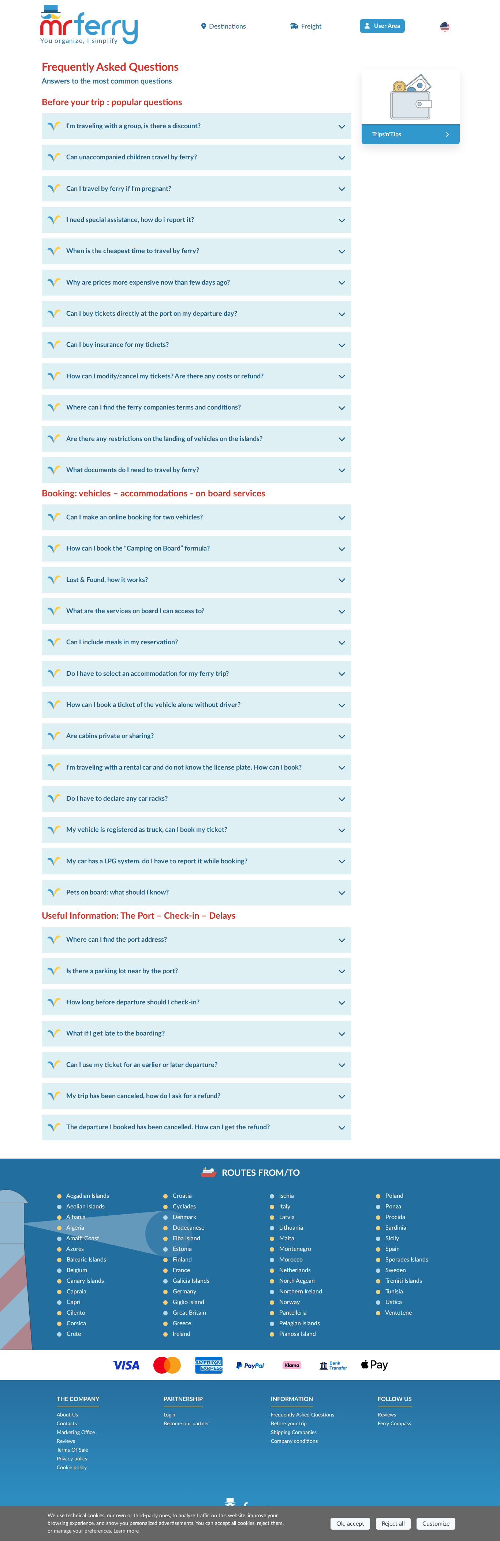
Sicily (392, 1238)
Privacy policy (72, 1459)
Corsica (76, 1323)
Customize (435, 1524)
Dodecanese (188, 1228)
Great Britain (189, 1313)
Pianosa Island (297, 1334)
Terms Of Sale (72, 1450)
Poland (394, 1196)
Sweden (395, 1270)
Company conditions (294, 1441)
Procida (395, 1217)
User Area (386, 26)
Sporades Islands (406, 1260)
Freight (311, 26)
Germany (184, 1291)
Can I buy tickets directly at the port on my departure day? (151, 314)
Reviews (66, 1441)
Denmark (184, 1217)
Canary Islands (85, 1281)
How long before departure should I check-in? (132, 1002)
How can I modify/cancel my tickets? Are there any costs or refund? (165, 376)
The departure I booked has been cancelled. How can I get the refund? (168, 1127)
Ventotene (398, 1313)
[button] (448, 26)
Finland (182, 1260)
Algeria (75, 1228)
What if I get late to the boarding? (115, 1033)
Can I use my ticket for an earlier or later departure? (141, 1065)
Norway (289, 1302)
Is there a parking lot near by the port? (122, 971)
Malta (286, 1238)
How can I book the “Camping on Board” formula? (138, 548)
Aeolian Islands (85, 1207)
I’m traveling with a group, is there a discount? (133, 126)
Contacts (67, 1423)
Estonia (182, 1249)
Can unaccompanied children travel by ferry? (131, 157)
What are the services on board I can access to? (135, 611)
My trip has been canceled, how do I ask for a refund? (143, 1096)
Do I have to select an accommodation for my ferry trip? (147, 674)
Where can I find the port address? (116, 940)
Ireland (181, 1334)
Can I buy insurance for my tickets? (117, 345)
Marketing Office (76, 1432)
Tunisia (394, 1291)
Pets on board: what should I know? (117, 892)
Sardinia (395, 1228)
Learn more (126, 1531)
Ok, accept (350, 1524)
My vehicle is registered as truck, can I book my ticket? (146, 830)
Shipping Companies (294, 1432)
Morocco (291, 1260)
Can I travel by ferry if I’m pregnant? (118, 189)
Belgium (77, 1270)
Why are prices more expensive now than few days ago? (148, 282)
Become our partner (186, 1423)
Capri (74, 1302)
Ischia (286, 1196)
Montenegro (295, 1249)
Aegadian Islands (87, 1196)
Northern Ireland (300, 1291)
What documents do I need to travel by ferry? (132, 470)
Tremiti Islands (403, 1281)
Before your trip (289, 1423)
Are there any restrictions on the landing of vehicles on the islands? (164, 439)
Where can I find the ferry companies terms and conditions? (153, 407)
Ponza (393, 1207)
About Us (67, 1415)
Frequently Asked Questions (302, 1415)
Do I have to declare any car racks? (117, 799)
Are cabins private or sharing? (110, 736)
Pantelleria (293, 1313)
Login (169, 1415)
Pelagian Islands (299, 1323)
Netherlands (295, 1270)
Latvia (287, 1217)
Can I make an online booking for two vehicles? (134, 517)
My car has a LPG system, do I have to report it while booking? (156, 861)
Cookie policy (72, 1467)
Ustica (393, 1302)
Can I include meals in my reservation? (122, 642)
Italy (284, 1207)
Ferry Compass (394, 1423)
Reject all (393, 1524)
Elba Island (186, 1238)
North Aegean (297, 1281)
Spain (392, 1249)
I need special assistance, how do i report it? (130, 220)
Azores (75, 1249)
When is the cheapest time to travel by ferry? (132, 251)
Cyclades (184, 1207)
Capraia (76, 1291)
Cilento (76, 1313)
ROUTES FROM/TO (261, 1173)
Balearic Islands (86, 1260)
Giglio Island (188, 1302)
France (181, 1270)
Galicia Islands (191, 1281)
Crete (74, 1334)
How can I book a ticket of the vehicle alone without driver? (153, 705)
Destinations (227, 26)
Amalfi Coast (82, 1238)
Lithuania (291, 1228)
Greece (182, 1323)
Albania (76, 1217)
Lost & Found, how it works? (107, 580)
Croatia (182, 1196)
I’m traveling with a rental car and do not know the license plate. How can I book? (184, 767)
